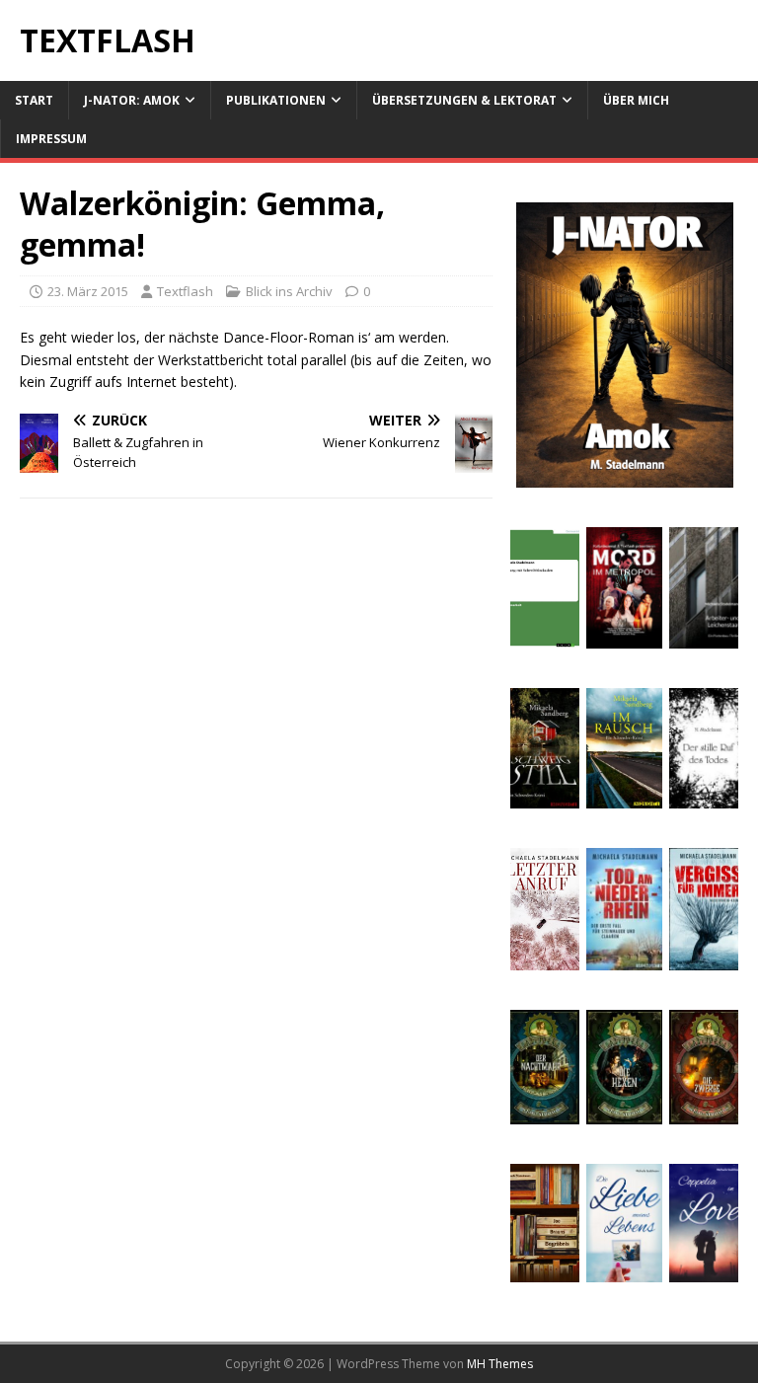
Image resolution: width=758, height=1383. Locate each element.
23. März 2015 (87, 291)
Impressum (51, 138)
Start (34, 100)
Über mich (636, 100)
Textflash (185, 291)
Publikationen (276, 100)
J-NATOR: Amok (132, 100)
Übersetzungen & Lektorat (464, 100)
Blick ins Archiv (289, 291)
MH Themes (500, 1363)
